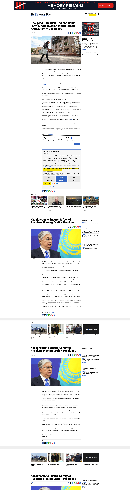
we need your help (47, 166)
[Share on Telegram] (72, 33)
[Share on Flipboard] (78, 33)
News (34, 18)
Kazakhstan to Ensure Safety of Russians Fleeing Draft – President (53, 221)
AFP (32, 226)
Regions (43, 18)
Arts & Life (57, 18)
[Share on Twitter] (70, 33)
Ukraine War (38, 18)
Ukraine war (51, 134)
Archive (67, 18)
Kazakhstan (51, 312)
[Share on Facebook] (68, 33)
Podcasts (63, 18)
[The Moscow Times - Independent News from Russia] (41, 14)
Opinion (52, 18)
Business (48, 18)
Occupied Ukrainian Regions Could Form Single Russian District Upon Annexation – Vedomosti (53, 25)
